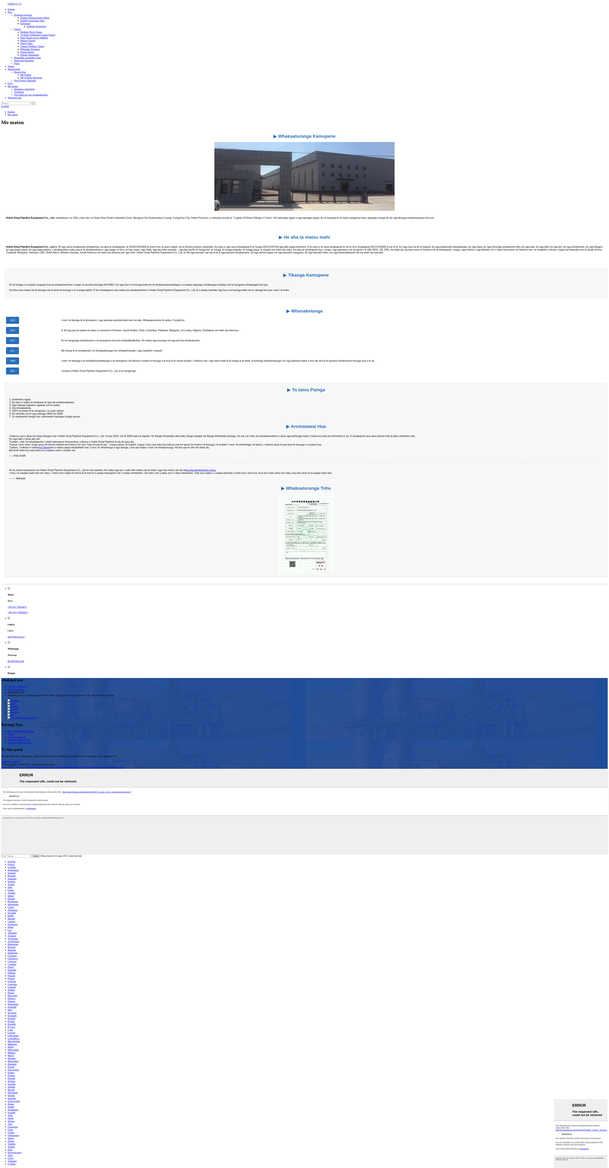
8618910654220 (16, 661)
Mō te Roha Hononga (31, 77)
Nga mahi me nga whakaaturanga (31, 95)
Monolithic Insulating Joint (27, 57)
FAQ (10, 83)
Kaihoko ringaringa (36, 26)
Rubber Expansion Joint (32, 20)
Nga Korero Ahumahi (25, 80)
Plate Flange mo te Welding (34, 37)
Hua (10, 12)
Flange (17, 29)
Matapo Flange (27, 40)
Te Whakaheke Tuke (90, 767)
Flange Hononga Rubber (37, 767)
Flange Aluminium (29, 55)
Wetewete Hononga (24, 60)
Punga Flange (27, 52)
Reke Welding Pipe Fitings (21, 731)
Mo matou (13, 86)
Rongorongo (14, 69)
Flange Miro (26, 43)
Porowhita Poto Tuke (113, 767)
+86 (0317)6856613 (18, 612)
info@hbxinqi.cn (16, 637)
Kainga (11, 9)
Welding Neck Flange (31, 32)
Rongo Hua (20, 72)
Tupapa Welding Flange (32, 46)
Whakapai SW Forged (19, 740)
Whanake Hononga (30, 49)
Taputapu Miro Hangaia (20, 742)
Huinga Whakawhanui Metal (34, 17)
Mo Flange (25, 75)
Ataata (11, 66)
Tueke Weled (7, 767)
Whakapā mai (14, 97)
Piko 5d (19, 767)
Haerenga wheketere (24, 89)
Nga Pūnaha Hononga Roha (65, 767)
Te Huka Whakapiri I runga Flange (37, 35)
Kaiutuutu (25, 23)
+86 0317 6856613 (17, 607)
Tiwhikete (19, 92)
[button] (12, 320)
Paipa (17, 63)
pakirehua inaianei (10, 761)
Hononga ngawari (23, 15)
